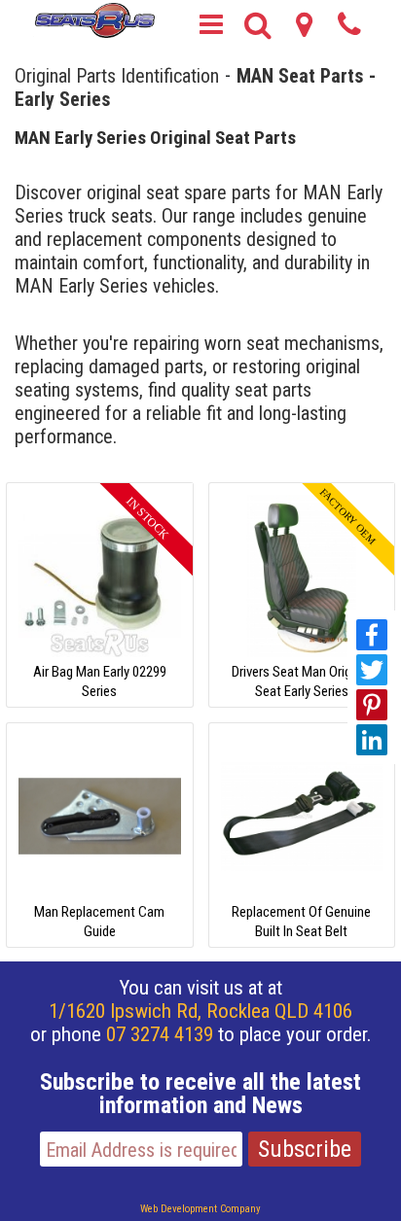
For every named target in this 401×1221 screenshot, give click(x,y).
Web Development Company (200, 1209)
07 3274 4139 (159, 1034)
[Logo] (94, 19)
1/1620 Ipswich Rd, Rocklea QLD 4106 (200, 1011)
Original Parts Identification (117, 75)
